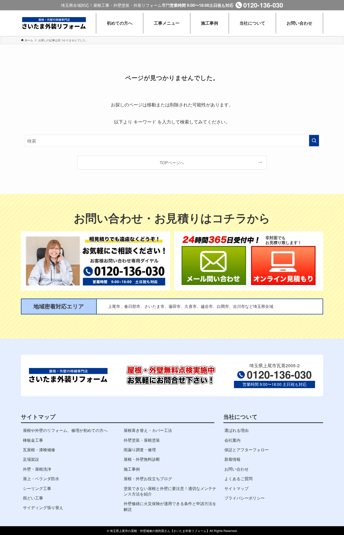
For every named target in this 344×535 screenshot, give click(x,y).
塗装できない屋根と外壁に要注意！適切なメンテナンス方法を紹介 (170, 491)
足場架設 (31, 459)
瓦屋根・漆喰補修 (39, 449)
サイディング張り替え (43, 507)
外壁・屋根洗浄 (37, 469)
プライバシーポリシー (244, 498)
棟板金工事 (33, 440)
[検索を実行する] (314, 140)
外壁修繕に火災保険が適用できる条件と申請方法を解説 (170, 506)
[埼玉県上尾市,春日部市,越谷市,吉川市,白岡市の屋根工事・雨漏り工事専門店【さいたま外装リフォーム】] (54, 23)
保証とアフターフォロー (246, 449)
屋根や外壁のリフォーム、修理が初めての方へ (65, 430)
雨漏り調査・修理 (140, 449)
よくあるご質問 (238, 478)
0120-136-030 (263, 5)
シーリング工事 (37, 488)
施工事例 (132, 469)
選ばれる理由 (236, 430)
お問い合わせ (236, 469)
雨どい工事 (33, 498)
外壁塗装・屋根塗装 (142, 440)
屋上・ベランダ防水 (41, 478)
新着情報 (232, 459)
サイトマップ (236, 488)
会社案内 (232, 440)
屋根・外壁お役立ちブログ (148, 478)
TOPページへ (172, 162)
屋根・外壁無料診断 (142, 459)
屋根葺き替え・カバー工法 (148, 430)
